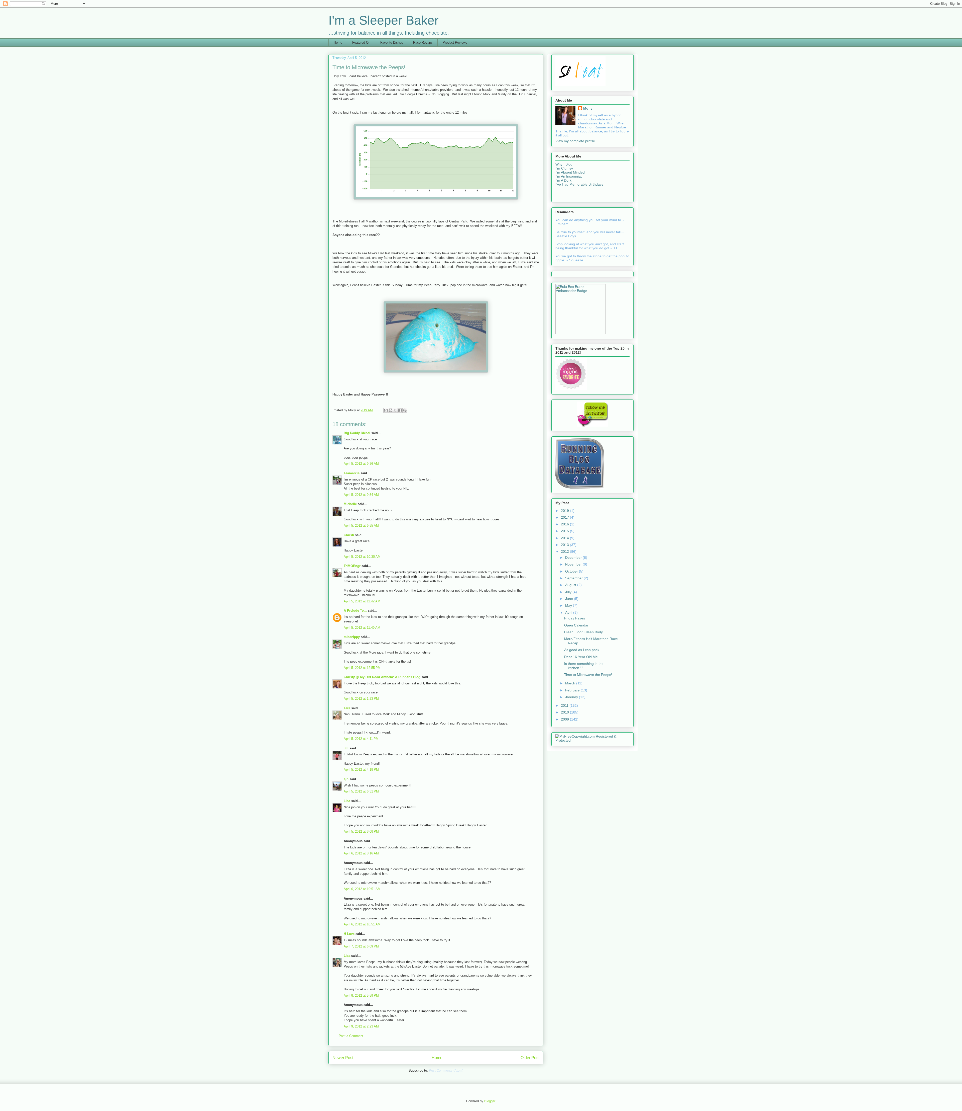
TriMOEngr (352, 566)
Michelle (350, 504)
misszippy (352, 637)
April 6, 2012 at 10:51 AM (362, 889)
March (570, 683)
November (574, 564)
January (572, 697)
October (572, 571)
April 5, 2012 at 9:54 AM (361, 495)
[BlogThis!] (390, 410)
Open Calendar (576, 625)
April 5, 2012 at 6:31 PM (361, 791)
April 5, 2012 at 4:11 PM (361, 739)
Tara (347, 708)
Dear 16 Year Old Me (581, 657)
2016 (565, 524)
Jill (346, 748)
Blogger (489, 1101)
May (569, 605)
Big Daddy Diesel (357, 433)
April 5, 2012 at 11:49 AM (362, 627)
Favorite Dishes (391, 42)
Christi (349, 535)
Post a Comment (351, 1036)
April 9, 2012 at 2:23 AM (361, 1026)
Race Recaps (423, 42)
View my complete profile (575, 141)
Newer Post (342, 1058)
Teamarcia (351, 473)
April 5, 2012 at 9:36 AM (361, 463)
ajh (346, 779)
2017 (565, 517)
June (569, 599)
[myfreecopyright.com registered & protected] (592, 740)
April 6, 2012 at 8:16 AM (361, 853)
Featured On (361, 42)
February (573, 690)
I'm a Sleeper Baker (383, 20)
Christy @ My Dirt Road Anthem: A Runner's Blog (382, 677)
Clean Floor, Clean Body (583, 632)
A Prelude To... (355, 610)
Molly (587, 108)
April (569, 612)
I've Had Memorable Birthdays (579, 184)
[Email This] (385, 410)
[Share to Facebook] (400, 410)
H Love (349, 934)
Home (338, 42)
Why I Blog (563, 164)
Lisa (347, 801)
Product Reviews (455, 42)
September (574, 578)
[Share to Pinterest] (404, 410)
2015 (565, 531)
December (574, 558)
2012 (565, 551)
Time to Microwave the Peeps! (588, 675)
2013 (565, 545)
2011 (565, 705)
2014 (565, 538)
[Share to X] (395, 410)
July (568, 592)
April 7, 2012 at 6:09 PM (361, 946)
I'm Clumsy (564, 168)
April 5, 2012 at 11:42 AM (362, 601)
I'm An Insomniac (568, 176)
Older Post (530, 1058)
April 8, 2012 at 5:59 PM (361, 995)
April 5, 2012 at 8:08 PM (361, 831)
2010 (565, 712)
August (571, 585)
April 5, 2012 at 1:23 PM (361, 698)
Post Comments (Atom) (446, 1070)
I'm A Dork (563, 180)
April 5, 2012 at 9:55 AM (361, 525)
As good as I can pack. (582, 650)
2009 (565, 719)
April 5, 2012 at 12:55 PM (362, 668)
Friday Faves (574, 618)
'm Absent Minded (570, 172)
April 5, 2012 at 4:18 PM (361, 769)
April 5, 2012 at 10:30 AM (362, 557)
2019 (565, 511)
